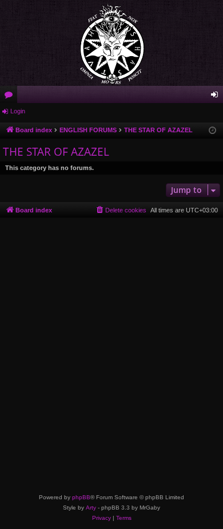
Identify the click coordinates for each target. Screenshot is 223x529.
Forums (11, 96)
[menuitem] (120, 210)
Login (17, 111)
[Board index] (111, 43)
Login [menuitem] (216, 96)
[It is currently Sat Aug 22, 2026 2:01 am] (212, 130)
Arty (91, 507)
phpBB (81, 497)
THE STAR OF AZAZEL (56, 151)
